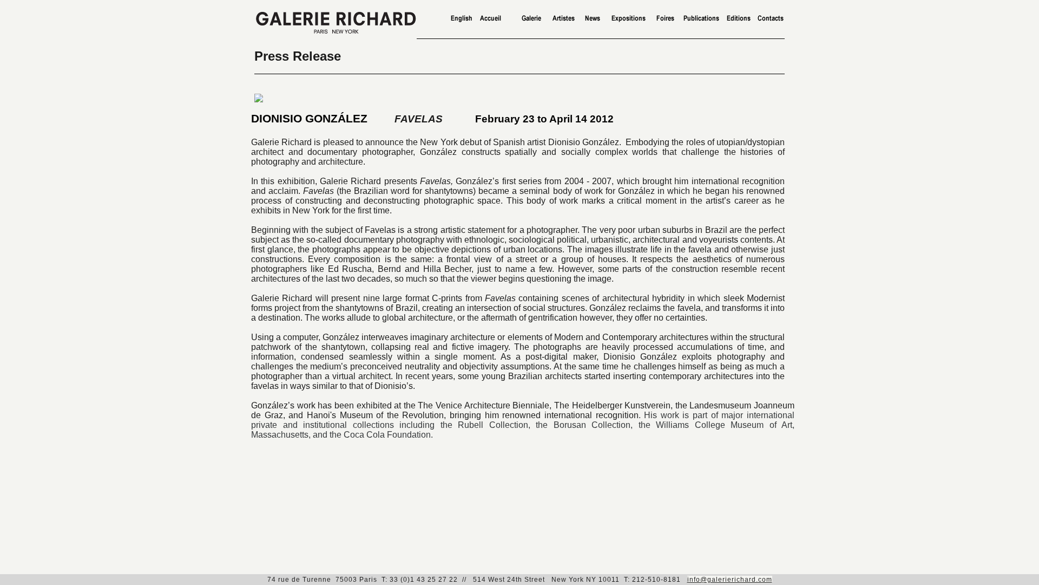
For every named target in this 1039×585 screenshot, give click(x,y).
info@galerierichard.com (729, 579)
